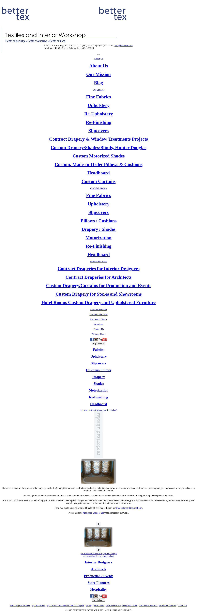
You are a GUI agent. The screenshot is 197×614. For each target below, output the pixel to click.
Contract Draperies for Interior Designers (98, 268)
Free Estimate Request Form (129, 508)
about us (14, 605)
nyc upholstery (38, 605)
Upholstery (98, 105)
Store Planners (98, 583)
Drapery (98, 377)
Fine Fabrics (98, 96)
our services (24, 605)
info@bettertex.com (124, 45)
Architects (98, 569)
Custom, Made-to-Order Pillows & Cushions (98, 164)
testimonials (99, 605)
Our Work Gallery (98, 188)
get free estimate (113, 605)
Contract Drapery (76, 605)
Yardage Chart (98, 334)
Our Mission (98, 74)
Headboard (98, 172)
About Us (98, 58)
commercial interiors (148, 605)
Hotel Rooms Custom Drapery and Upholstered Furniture (98, 302)
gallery (89, 605)
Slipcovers (98, 130)
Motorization (98, 237)
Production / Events (98, 576)
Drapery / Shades (98, 229)
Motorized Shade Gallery (94, 513)
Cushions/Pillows (98, 370)
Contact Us (98, 329)
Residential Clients (98, 319)
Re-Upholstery (98, 113)
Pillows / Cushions (99, 220)
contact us (182, 605)
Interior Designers (98, 562)
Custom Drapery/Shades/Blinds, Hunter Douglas (98, 147)
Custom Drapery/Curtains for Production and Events (98, 285)
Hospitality (98, 589)
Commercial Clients (99, 314)
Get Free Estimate (98, 309)
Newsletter (98, 324)
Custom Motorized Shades (99, 155)
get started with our (98, 556)
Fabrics (98, 349)
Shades (98, 383)
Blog (98, 82)
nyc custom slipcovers (57, 605)
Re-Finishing (98, 122)
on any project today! (98, 410)
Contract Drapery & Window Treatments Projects (98, 139)
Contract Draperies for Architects (98, 277)
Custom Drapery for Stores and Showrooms (99, 294)
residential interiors (167, 605)
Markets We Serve (98, 261)
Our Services (98, 90)
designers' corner (129, 605)
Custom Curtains (98, 181)
